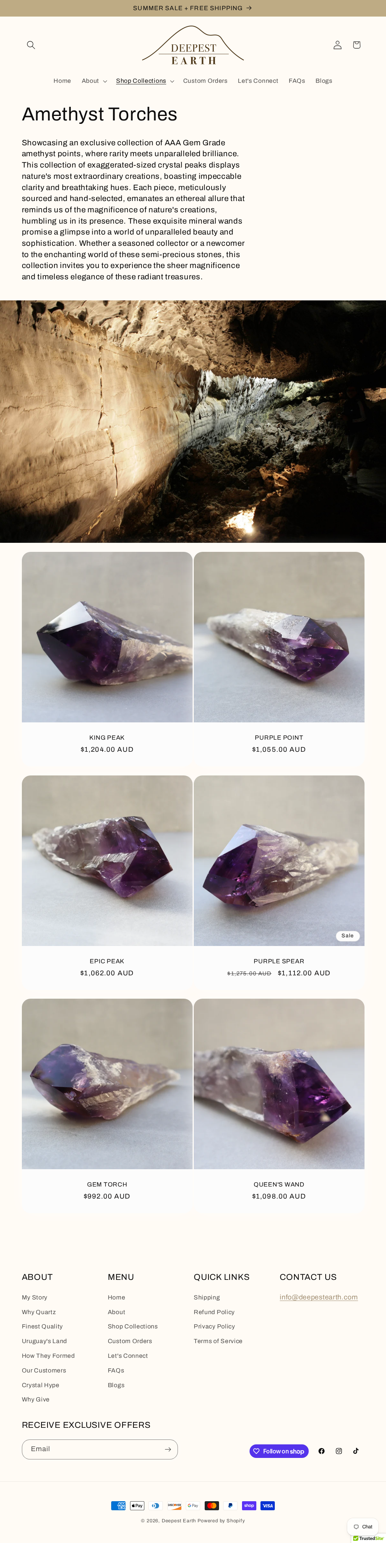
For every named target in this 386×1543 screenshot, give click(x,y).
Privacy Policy (214, 1326)
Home (117, 1297)
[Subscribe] (168, 1449)
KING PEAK (107, 737)
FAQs (116, 1370)
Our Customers (44, 1370)
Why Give (36, 1399)
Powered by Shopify (221, 1520)
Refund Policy (214, 1312)
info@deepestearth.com (319, 1297)
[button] (31, 45)
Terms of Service (218, 1341)
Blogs (116, 1385)
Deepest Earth (179, 1520)
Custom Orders (130, 1341)
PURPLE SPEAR (279, 961)
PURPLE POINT (279, 737)
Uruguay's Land (44, 1341)
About (116, 1312)
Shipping (207, 1297)
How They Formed (48, 1356)
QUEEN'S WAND (279, 1184)
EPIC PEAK (107, 961)
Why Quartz (39, 1312)
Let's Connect (128, 1356)
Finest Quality (42, 1326)
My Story (35, 1297)
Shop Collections (133, 1326)
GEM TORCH (107, 1184)
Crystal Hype (41, 1385)
